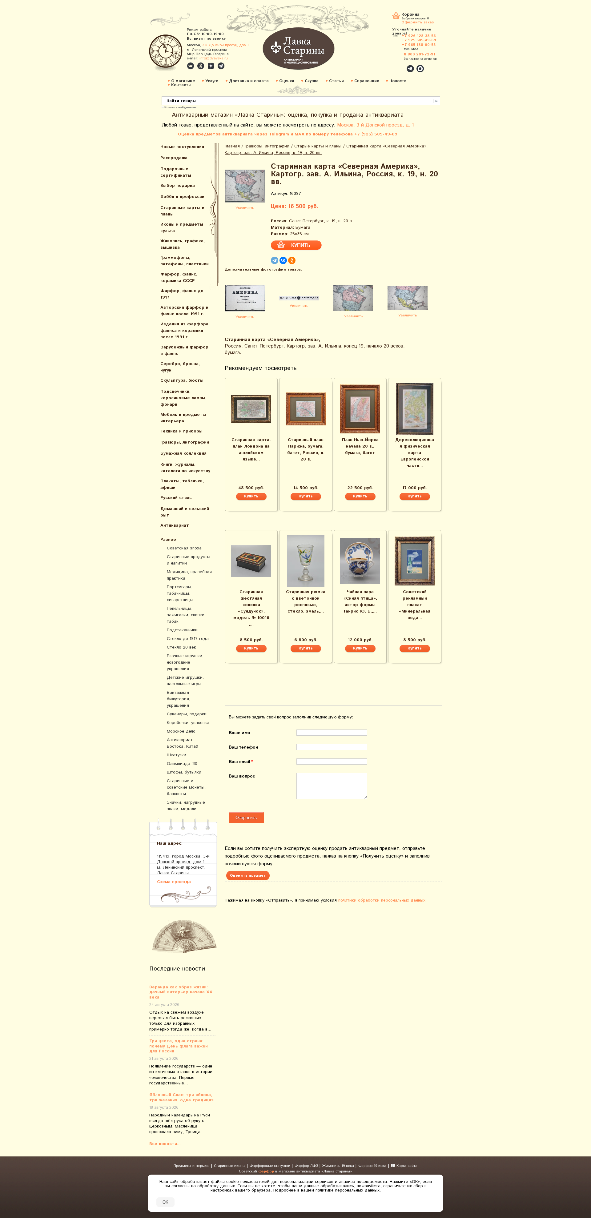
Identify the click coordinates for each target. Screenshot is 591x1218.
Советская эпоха (184, 548)
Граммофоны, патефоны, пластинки (184, 261)
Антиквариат (174, 525)
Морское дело (181, 731)
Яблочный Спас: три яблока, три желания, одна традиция (181, 1097)
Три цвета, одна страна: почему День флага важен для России (178, 1046)
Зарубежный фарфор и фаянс (184, 350)
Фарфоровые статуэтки (270, 1165)
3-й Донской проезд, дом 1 (225, 45)
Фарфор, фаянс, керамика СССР (178, 277)
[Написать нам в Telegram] (397, 65)
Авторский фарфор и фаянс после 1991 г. (184, 310)
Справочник (366, 81)
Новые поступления (182, 147)
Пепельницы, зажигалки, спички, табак (186, 615)
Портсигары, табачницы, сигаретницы (180, 593)
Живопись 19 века (338, 1165)
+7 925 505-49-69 (419, 40)
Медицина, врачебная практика (189, 575)
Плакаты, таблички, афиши (182, 484)
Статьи (336, 81)
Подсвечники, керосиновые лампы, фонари (183, 398)
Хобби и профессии (182, 197)
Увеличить (244, 208)
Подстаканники (182, 630)
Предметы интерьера (192, 1165)
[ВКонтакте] (283, 260)
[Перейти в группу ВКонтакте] (190, 66)
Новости (398, 81)
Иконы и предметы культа (181, 227)
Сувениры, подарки (187, 714)
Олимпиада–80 (182, 764)
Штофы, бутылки (184, 772)
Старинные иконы (230, 1165)
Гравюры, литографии (184, 442)
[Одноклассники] (292, 260)
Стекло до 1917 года (188, 639)
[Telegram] (274, 260)
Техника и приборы (181, 431)
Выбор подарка (177, 186)
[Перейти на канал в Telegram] (221, 66)
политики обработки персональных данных (381, 900)
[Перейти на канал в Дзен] (211, 66)
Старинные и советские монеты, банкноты (186, 787)
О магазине (183, 81)
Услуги (212, 81)
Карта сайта (406, 1165)
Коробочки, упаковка (188, 723)
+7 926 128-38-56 (419, 35)
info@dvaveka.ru (213, 58)
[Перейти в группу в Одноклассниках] (200, 66)
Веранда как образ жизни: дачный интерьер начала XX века (180, 992)
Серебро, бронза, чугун (180, 367)
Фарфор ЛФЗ (307, 1165)
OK (165, 1202)
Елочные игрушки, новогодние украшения (185, 662)
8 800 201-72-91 (419, 54)
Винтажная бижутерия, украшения (178, 699)
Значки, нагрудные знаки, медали (186, 805)
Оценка (286, 81)
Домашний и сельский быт (184, 512)
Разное (168, 540)
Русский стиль (176, 498)
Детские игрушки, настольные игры (185, 680)
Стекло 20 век (181, 647)
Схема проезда (174, 882)
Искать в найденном (180, 107)
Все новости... (165, 1144)
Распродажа (173, 158)
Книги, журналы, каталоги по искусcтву (185, 467)
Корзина (410, 15)
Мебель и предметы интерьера (183, 418)
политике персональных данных (348, 1190)
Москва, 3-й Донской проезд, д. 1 (375, 125)
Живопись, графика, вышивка (182, 244)
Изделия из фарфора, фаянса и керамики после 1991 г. (185, 330)
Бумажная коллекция (183, 453)
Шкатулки (176, 755)
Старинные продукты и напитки (188, 560)
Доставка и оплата (249, 81)
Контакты (181, 85)
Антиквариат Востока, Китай (182, 743)
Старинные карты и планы (182, 211)
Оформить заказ (417, 22)
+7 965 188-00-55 (419, 44)
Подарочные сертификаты (175, 172)
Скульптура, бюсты (181, 380)
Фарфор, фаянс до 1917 (181, 294)
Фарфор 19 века (372, 1165)
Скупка (312, 81)
